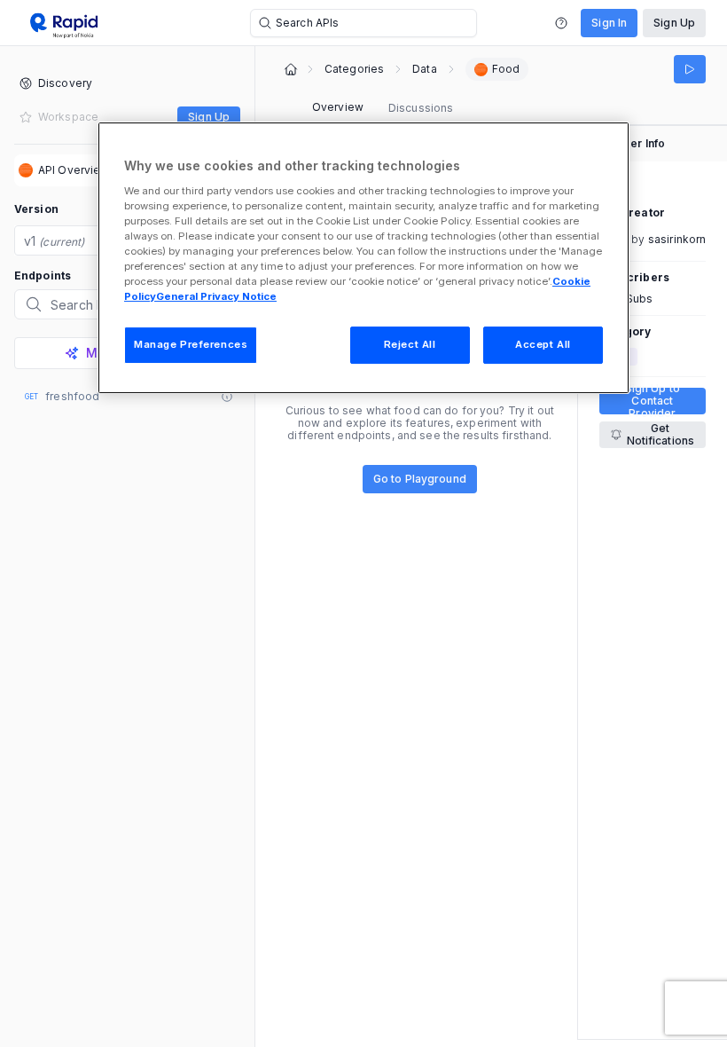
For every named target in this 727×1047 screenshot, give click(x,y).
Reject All (410, 344)
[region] (363, 258)
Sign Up (674, 22)
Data (424, 69)
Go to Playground (419, 478)
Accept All (543, 344)
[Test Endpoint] (690, 69)
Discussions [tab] (420, 107)
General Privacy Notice (216, 296)
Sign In (609, 22)
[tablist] (382, 108)
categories (354, 69)
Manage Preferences (190, 344)
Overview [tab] (338, 107)
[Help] (561, 23)
